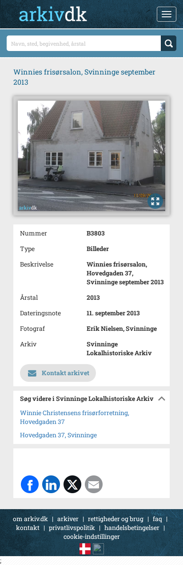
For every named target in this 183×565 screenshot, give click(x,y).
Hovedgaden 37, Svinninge (58, 435)
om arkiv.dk (30, 518)
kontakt (28, 527)
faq (157, 518)
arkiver (68, 518)
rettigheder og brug (115, 518)
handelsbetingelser (131, 527)
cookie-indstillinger (92, 536)
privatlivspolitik (72, 527)
